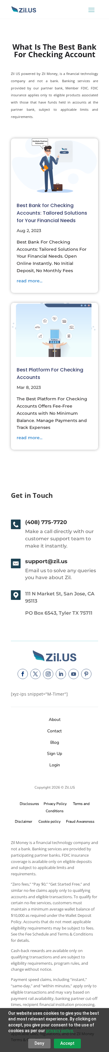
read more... (29, 281)
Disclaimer (23, 821)
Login (54, 765)
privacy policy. (60, 1030)
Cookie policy (49, 821)
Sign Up (54, 753)
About (55, 719)
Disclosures (29, 803)
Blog (54, 742)
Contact (54, 731)
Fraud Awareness (80, 821)
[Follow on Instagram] (48, 674)
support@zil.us (46, 561)
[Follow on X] (35, 674)
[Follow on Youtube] (73, 674)
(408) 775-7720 (46, 522)
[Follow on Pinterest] (86, 674)
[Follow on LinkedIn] (61, 674)
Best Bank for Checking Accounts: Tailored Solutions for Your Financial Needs (52, 213)
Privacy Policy (54, 803)
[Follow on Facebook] (23, 674)
